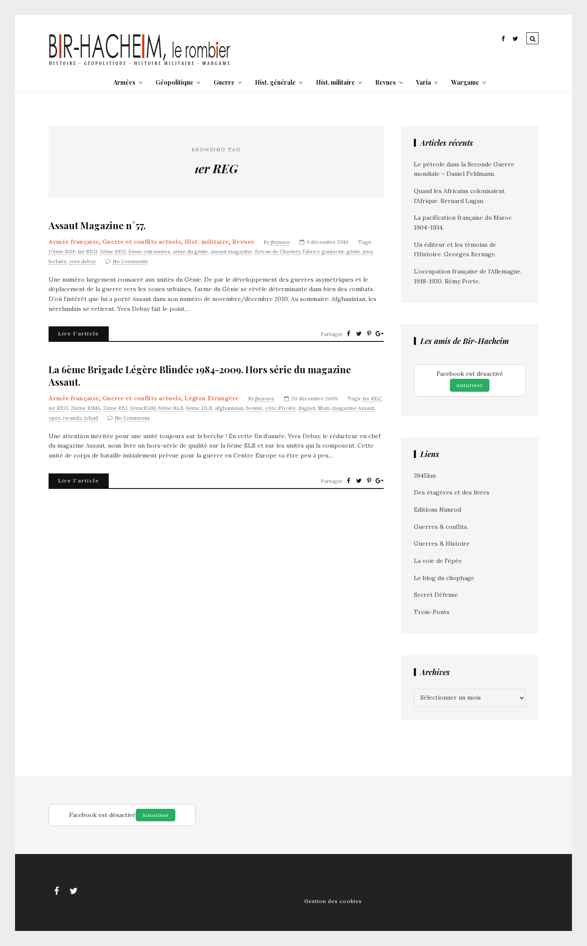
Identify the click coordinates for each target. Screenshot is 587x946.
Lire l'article (78, 333)
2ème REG (113, 251)
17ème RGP (62, 251)
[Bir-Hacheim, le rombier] (140, 64)
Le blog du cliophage (444, 578)
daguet (306, 408)
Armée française (74, 242)
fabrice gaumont (323, 251)
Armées (124, 82)
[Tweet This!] (359, 333)
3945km (425, 475)
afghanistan (229, 408)
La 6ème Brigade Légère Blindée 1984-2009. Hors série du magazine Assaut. (200, 375)
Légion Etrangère (211, 398)
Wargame (465, 82)
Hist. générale (275, 82)
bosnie (254, 408)
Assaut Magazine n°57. (97, 225)
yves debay (82, 261)
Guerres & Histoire (442, 543)
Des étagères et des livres (451, 492)
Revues (385, 82)
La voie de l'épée (438, 561)
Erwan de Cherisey (277, 251)
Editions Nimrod (437, 509)
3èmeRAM (143, 408)
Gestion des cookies (333, 901)
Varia (423, 82)
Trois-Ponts (431, 612)
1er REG (87, 251)
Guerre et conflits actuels (141, 242)
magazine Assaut (353, 408)
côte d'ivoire (280, 408)
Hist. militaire (335, 82)
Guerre (224, 82)
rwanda (72, 418)
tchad (91, 418)
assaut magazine (231, 251)
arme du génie (190, 251)
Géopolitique (174, 82)
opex (55, 418)
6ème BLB (170, 408)
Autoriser (469, 385)
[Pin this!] (369, 333)
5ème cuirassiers (149, 251)
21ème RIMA (85, 408)
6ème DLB (199, 408)
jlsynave (280, 242)
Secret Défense (436, 595)
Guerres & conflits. (441, 527)
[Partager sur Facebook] (348, 333)
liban (324, 408)
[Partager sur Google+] (379, 333)
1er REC (372, 398)
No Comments (130, 261)
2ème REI (115, 408)
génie (353, 251)
